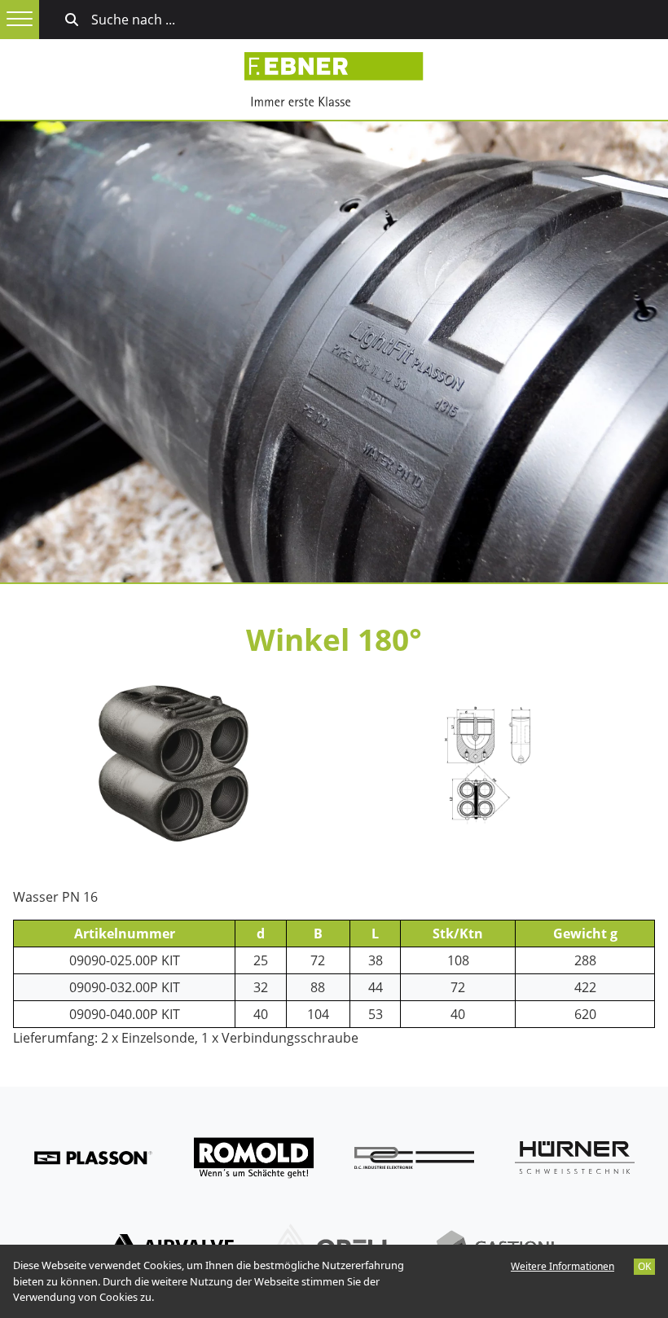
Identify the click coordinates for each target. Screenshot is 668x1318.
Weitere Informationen (562, 1266)
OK (644, 1266)
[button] (19, 19)
